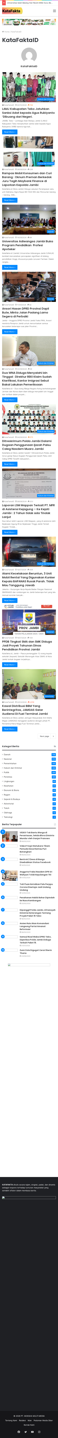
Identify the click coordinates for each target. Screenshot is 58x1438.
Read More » (9, 132)
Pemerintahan (10, 763)
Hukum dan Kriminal (13, 768)
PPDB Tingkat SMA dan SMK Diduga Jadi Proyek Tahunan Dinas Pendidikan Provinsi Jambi (27, 645)
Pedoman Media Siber (43, 1420)
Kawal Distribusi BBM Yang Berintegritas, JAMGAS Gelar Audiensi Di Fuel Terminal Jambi (25, 710)
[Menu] (54, 12)
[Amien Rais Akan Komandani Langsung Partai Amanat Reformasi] (10, 927)
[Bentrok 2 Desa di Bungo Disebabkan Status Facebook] (10, 863)
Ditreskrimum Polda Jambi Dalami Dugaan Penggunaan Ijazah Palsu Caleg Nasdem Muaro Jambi (27, 445)
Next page (44, 736)
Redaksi (22, 1420)
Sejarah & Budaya (12, 799)
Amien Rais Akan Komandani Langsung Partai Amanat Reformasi (34, 926)
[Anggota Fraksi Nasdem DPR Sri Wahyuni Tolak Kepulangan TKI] (10, 875)
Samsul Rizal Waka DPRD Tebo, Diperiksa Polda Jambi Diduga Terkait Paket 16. (35, 939)
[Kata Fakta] (13, 10)
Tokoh (6, 808)
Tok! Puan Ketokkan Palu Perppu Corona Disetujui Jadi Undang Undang (36, 887)
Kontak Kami (29, 1425)
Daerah (7, 754)
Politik (6, 772)
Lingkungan (9, 781)
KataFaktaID (29, 66)
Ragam (7, 795)
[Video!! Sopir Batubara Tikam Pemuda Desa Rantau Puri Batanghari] (10, 850)
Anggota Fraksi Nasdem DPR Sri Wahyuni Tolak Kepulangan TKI (36, 873)
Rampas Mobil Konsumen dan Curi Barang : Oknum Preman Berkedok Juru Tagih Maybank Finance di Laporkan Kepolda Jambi (27, 179)
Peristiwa (8, 777)
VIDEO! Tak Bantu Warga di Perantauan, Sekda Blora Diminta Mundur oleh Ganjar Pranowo (37, 835)
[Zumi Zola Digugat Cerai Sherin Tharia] (10, 954)
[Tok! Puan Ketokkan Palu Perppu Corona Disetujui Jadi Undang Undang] (10, 888)
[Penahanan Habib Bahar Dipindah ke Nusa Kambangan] (10, 901)
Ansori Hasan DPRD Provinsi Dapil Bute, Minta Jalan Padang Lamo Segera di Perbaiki (25, 312)
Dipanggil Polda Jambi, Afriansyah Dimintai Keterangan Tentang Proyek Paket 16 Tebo (37, 913)
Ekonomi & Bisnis (11, 790)
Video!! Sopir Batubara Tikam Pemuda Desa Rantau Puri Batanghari (35, 849)
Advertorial (9, 804)
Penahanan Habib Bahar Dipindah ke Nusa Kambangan (37, 899)
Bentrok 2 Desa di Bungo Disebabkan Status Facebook (35, 861)
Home (7, 32)
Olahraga (8, 812)
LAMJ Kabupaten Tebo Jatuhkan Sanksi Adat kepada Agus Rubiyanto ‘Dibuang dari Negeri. (28, 113)
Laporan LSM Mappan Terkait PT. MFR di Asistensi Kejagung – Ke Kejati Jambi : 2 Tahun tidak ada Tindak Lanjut (28, 511)
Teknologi (8, 817)
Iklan (30, 1420)
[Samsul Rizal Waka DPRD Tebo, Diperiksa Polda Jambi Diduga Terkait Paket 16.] (10, 940)
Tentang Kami (11, 1420)
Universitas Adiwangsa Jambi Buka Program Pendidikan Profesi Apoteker (27, 245)
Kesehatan (8, 786)
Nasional (8, 759)
